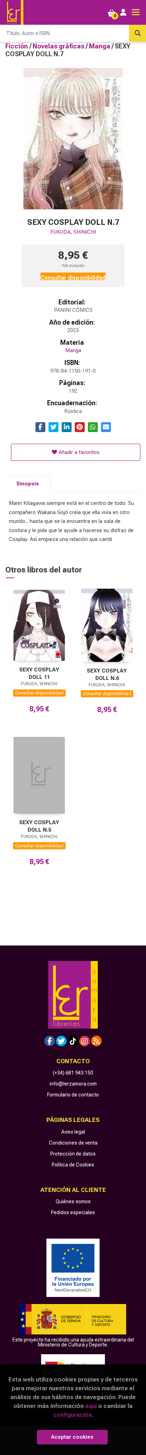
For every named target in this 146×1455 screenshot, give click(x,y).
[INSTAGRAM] (84, 1041)
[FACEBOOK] (49, 1041)
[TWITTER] (61, 1041)
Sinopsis (27, 484)
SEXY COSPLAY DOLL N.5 (39, 826)
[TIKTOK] (73, 1041)
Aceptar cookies (72, 1437)
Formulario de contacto (73, 1095)
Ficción (17, 46)
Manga (100, 46)
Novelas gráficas (59, 46)
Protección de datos (73, 1154)
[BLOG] (96, 1041)
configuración (72, 1414)
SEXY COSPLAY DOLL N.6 (107, 674)
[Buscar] (137, 33)
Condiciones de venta (73, 1143)
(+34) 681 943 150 (73, 1073)
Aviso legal (73, 1132)
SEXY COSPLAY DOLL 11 (39, 673)
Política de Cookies (73, 1165)
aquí (91, 1405)
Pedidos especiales (73, 1212)
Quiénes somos (73, 1201)
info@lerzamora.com (73, 1084)
